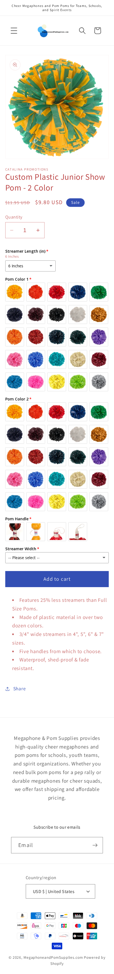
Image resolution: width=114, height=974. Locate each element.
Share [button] (19, 688)
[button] (14, 30)
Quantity (13, 217)
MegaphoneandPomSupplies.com (53, 957)
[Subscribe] (95, 845)
